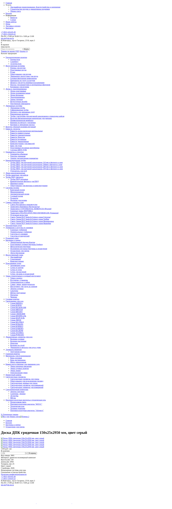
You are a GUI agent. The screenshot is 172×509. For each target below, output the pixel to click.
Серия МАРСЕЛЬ (17, 318)
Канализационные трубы (16, 160)
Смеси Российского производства (23, 205)
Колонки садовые (17, 339)
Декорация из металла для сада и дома (25, 347)
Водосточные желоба (18, 102)
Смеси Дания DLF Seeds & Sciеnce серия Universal (30, 217)
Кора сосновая (16, 358)
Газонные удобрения (18, 230)
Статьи (13, 20)
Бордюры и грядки (13, 240)
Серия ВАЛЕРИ (16, 331)
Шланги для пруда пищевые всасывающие (27, 83)
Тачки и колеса (16, 278)
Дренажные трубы (17, 108)
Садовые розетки (12, 299)
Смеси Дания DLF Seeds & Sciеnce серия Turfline (29, 219)
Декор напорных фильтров (21, 366)
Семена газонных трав (15, 202)
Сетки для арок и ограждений (22, 274)
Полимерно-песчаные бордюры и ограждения (28, 249)
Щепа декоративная (18, 362)
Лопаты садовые (17, 289)
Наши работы (11, 22)
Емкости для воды (13, 129)
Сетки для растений (18, 272)
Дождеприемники (17, 97)
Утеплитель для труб (18, 171)
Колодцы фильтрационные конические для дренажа (31, 118)
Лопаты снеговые (17, 392)
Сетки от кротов (16, 268)
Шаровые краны (16, 183)
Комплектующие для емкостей (22, 144)
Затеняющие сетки (17, 265)
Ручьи (12, 72)
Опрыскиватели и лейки (20, 282)
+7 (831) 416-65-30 (8, 32)
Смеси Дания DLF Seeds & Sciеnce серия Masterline (30, 223)
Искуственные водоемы (15, 66)
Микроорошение (17, 192)
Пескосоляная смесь (18, 402)
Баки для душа (16, 146)
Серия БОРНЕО (16, 326)
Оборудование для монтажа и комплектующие (29, 186)
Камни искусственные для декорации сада (23, 364)
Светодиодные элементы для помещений (26, 387)
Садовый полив (16, 196)
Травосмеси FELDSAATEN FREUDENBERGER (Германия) (34, 213)
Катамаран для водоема (19, 87)
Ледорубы (14, 396)
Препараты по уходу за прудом (22, 81)
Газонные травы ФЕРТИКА (21, 211)
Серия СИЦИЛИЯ (17, 314)
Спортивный (15, 259)
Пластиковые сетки (13, 263)
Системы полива (12, 188)
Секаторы (14, 291)
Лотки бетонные (17, 95)
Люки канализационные (15, 173)
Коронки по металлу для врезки (23, 123)
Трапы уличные (16, 99)
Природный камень (13, 375)
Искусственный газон (14, 255)
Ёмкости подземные (18, 139)
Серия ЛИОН (15, 320)
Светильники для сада (14, 301)
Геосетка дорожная (17, 156)
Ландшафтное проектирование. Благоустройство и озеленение (35, 7)
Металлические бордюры (20, 247)
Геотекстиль (15, 59)
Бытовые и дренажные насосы (22, 125)
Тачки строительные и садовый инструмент (23, 276)
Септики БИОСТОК (18, 150)
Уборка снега (15, 11)
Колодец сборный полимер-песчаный (21, 127)
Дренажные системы (14, 106)
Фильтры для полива (18, 200)
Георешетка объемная (18, 154)
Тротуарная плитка (18, 352)
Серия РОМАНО (17, 335)
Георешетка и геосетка (15, 152)
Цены (8, 24)
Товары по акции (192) (10, 51)
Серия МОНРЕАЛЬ (18, 316)
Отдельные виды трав (19, 215)
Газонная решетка (13, 354)
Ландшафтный (16, 257)
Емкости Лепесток (17, 137)
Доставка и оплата (13, 26)
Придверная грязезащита (20, 104)
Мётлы (13, 398)
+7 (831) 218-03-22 (8, 34)
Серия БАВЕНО (16, 329)
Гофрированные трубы (19, 110)
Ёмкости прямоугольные (20, 133)
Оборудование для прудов (20, 74)
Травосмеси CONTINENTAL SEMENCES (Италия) (30, 209)
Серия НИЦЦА (16, 303)
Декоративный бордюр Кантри (22, 242)
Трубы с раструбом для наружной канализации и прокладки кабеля (37, 116)
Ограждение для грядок (19, 251)
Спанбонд (14, 62)
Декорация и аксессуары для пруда (24, 76)
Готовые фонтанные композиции (23, 78)
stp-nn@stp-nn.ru (7, 38)
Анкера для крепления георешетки (24, 158)
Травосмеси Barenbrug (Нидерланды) (25, 207)
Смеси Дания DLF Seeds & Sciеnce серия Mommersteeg (32, 221)
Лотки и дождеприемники (16, 89)
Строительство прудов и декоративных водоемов (30, 9)
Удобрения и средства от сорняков (19, 228)
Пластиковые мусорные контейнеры (24, 148)
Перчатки (14, 295)
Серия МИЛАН (16, 310)
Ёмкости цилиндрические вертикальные (26, 131)
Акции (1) (24, 51)
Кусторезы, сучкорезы (19, 280)
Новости (13, 18)
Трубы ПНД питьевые (19, 179)
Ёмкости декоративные (19, 141)
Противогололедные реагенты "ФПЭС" (26, 404)
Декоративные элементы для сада (19, 337)
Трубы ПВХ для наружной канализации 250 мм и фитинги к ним (36, 169)
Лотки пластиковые (18, 91)
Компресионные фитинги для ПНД (24, 181)
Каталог (9, 13)
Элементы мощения (14, 350)
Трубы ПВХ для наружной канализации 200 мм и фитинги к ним (36, 167)
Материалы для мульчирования (18, 356)
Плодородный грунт (14, 226)
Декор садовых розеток (19, 368)
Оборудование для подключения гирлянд (26, 381)
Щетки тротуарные (18, 293)
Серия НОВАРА (16, 324)
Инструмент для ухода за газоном (23, 286)
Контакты (9, 28)
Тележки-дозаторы (17, 408)
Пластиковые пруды (18, 70)
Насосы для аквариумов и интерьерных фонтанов (30, 85)
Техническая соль (17, 406)
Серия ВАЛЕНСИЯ (18, 308)
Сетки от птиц (16, 270)
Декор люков (15, 371)
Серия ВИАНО (16, 312)
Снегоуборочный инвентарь (17, 389)
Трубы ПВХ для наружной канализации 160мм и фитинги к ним (36, 165)
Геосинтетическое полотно (16, 57)
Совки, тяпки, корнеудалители (22, 284)
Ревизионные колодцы (19, 114)
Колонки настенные (18, 341)
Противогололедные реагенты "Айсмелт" (27, 410)
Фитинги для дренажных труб (22, 112)
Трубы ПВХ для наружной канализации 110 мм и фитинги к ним (36, 162)
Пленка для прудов (18, 68)
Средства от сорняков (19, 234)
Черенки (13, 297)
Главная (9, 3)
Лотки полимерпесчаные (20, 93)
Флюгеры (14, 343)
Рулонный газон (12, 238)
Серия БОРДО (16, 305)
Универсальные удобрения (21, 232)
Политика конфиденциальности (14, 474)
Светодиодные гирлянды (16, 377)
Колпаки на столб (17, 345)
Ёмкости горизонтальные (20, 135)
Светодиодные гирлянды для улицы (24, 379)
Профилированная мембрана (21, 120)
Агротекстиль (15, 64)
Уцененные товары (9, 414)
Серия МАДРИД (17, 322)
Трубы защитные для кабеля (17, 175)
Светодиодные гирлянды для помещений (26, 385)
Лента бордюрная (17, 253)
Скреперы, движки (18, 394)
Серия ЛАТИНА (17, 333)
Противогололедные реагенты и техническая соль (26, 400)
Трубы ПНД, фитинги (14, 177)
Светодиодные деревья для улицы (23, 383)
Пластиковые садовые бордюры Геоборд (26, 244)
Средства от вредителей (19, 236)
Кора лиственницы (18, 360)
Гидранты (14, 198)
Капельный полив (17, 190)
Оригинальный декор (18, 373)
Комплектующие (17, 261)
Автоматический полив (19, 194)
